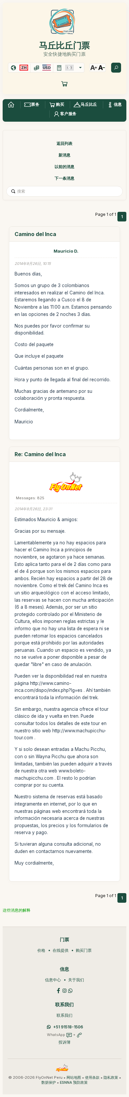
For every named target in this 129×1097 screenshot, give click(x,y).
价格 (41, 950)
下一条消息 (64, 178)
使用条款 (92, 1077)
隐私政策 (111, 1077)
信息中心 (53, 979)
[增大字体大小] (94, 68)
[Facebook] (59, 990)
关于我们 (76, 979)
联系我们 (64, 1015)
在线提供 (60, 950)
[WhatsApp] (70, 990)
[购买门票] (64, 83)
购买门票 (84, 950)
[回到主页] (11, 104)
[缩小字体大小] (102, 68)
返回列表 (64, 143)
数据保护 (48, 1082)
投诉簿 (64, 1042)
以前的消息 (64, 166)
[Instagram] (64, 990)
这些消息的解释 (16, 910)
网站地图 (73, 1077)
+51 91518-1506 (68, 1026)
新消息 (64, 154)
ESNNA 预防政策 (74, 1082)
